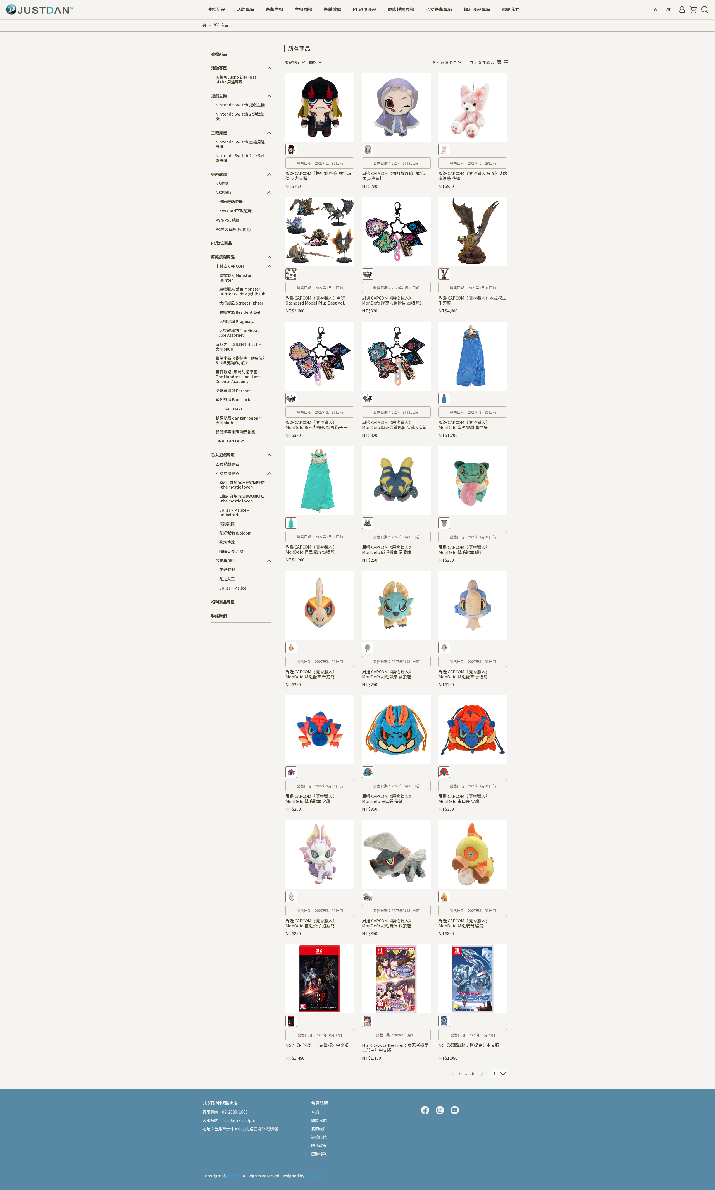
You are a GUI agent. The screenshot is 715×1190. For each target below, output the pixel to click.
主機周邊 (304, 9)
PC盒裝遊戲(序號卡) (233, 229)
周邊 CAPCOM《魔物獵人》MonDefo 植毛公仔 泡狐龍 (311, 923)
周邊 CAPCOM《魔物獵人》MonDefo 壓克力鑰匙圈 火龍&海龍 (394, 425)
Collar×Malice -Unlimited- (234, 512)
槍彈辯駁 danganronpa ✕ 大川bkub (239, 420)
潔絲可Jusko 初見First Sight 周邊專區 (236, 79)
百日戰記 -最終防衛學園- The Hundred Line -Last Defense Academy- (238, 376)
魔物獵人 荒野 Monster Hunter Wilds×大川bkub (242, 291)
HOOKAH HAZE (229, 408)
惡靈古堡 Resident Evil (239, 312)
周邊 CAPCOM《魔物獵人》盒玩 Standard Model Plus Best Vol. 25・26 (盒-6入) (315, 300)
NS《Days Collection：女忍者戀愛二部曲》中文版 (395, 1048)
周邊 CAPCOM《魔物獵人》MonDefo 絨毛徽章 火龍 (311, 799)
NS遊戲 (222, 183)
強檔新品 (216, 9)
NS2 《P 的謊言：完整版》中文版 (317, 1045)
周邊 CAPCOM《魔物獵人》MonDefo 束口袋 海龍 (387, 799)
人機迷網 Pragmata (236, 321)
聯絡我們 (510, 9)
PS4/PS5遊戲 (227, 220)
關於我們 (319, 1120)
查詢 (315, 1112)
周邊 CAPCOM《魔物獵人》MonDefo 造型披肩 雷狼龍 (311, 549)
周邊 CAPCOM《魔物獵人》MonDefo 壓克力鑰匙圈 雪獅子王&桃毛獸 (317, 425)
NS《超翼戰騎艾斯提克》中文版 (468, 1045)
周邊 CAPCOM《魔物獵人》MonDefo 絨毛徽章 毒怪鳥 (464, 674)
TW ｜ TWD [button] (661, 9)
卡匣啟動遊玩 (231, 201)
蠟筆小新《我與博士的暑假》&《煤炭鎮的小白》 (240, 360)
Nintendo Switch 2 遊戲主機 (240, 116)
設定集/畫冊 (226, 560)
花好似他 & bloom (235, 533)
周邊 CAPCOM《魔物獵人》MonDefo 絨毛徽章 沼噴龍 (387, 550)
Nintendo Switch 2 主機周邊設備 (240, 158)
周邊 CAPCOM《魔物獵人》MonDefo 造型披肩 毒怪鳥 (464, 425)
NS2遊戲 (223, 192)
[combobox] (294, 62)
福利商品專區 (477, 9)
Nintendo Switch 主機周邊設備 (240, 144)
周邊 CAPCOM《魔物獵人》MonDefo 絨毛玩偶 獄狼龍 (387, 923)
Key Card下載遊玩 (235, 211)
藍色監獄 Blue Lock (233, 399)
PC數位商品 (364, 9)
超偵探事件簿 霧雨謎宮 (236, 432)
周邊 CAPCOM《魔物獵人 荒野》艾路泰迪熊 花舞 (472, 176)
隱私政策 (319, 1145)
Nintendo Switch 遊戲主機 (240, 104)
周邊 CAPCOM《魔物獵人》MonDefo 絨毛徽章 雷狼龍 (387, 674)
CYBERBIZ (314, 1176)
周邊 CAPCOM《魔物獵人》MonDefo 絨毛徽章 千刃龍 (311, 674)
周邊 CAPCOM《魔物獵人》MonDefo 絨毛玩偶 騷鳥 (464, 923)
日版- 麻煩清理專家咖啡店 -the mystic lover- (242, 498)
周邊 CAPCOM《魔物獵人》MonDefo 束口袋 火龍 (464, 799)
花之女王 (227, 578)
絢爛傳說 (227, 542)
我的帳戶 (319, 1128)
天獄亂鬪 (227, 523)
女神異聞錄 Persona (234, 390)
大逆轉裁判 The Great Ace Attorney (239, 332)
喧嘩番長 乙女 (231, 551)
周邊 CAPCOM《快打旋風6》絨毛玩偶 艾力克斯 (318, 176)
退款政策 (319, 1137)
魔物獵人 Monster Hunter (235, 277)
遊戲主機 (274, 9)
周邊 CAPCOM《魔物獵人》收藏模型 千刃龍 (472, 300)
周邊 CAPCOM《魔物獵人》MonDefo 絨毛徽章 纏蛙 (464, 550)
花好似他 (227, 569)
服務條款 (319, 1154)
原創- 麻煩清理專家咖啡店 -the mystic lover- (242, 485)
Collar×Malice (232, 588)
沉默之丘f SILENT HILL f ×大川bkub (239, 346)
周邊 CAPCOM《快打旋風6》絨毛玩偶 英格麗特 (395, 176)
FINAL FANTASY (230, 441)
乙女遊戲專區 (227, 464)
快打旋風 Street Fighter (241, 303)
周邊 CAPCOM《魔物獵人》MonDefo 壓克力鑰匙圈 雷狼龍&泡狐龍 (394, 300)
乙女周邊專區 (227, 473)
